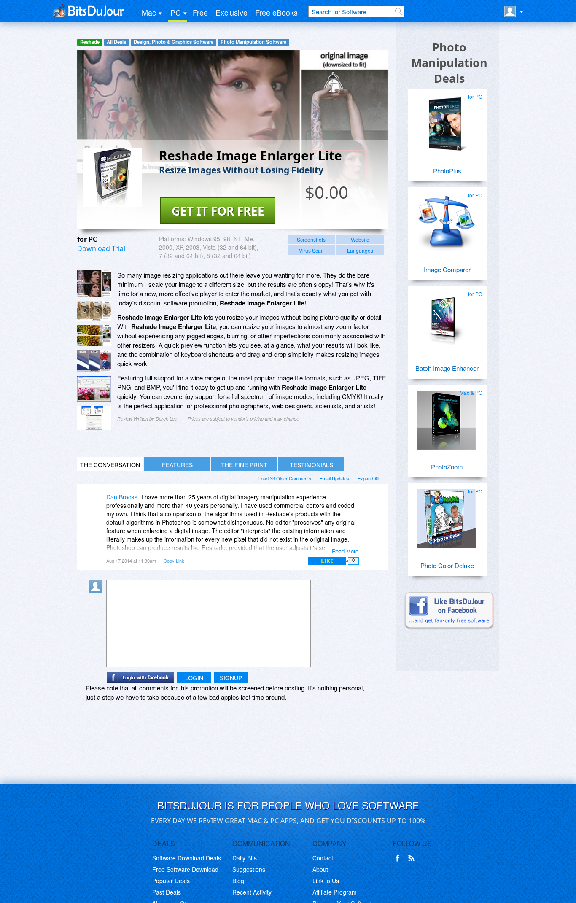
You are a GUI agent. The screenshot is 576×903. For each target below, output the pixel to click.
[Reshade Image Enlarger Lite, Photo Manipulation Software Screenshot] (94, 336)
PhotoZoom (447, 466)
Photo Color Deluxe (447, 565)
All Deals (116, 42)
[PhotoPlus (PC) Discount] (446, 120)
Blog (238, 880)
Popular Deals (171, 880)
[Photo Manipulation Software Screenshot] (94, 310)
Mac (149, 12)
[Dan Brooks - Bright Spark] (97, 503)
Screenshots (311, 239)
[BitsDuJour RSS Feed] (413, 858)
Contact (322, 858)
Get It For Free (218, 211)
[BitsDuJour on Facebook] (399, 858)
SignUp (231, 678)
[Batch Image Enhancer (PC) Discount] (446, 318)
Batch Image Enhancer (447, 368)
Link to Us (325, 880)
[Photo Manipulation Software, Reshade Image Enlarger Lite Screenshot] (94, 388)
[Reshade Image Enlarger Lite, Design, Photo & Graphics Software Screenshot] (94, 361)
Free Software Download (185, 869)
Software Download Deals (186, 858)
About (320, 869)
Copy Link (174, 560)
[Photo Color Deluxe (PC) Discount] (446, 515)
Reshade (90, 42)
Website (360, 239)
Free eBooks (276, 12)
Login (194, 678)
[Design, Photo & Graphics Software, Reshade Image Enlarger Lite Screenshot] (94, 418)
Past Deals (166, 892)
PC (175, 12)
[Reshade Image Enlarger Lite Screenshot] (94, 283)
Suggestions (248, 869)
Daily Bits (244, 858)
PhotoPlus (447, 170)
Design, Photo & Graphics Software (173, 42)
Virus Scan (311, 250)
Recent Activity (252, 892)
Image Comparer (447, 269)
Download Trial (101, 248)
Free (200, 12)
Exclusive (231, 12)
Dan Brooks (121, 497)
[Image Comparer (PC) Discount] (446, 219)
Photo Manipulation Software (253, 42)
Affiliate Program (334, 892)
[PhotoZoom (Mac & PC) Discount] (446, 416)
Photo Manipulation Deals (449, 62)
